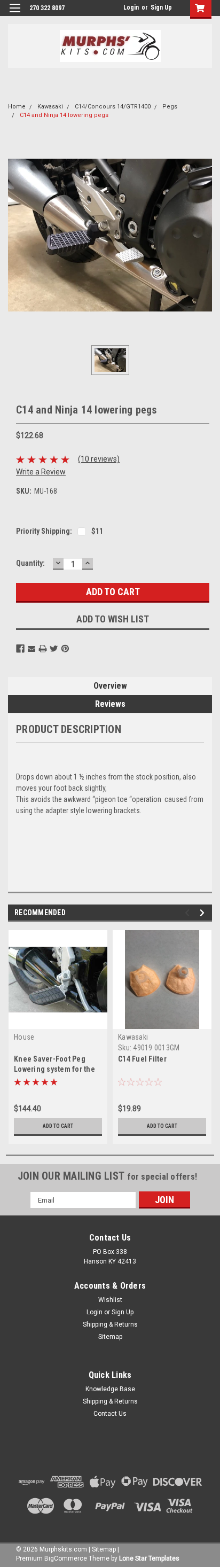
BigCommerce (65, 1558)
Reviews (110, 704)
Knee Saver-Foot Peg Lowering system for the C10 (54, 1069)
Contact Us (110, 1413)
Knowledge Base (110, 1389)
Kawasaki (50, 106)
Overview (110, 686)
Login (131, 7)
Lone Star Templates (149, 1558)
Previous (189, 913)
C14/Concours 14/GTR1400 (113, 106)
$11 (97, 531)
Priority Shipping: (44, 531)
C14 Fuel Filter (142, 1059)
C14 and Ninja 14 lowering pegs (64, 115)
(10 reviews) (99, 459)
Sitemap (110, 1336)
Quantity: (30, 563)
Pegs (169, 106)
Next (204, 913)
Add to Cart (58, 1126)
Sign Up (161, 7)
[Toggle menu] (14, 14)
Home (17, 106)
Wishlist (110, 1300)
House (24, 1037)
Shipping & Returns (110, 1324)
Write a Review (41, 471)
